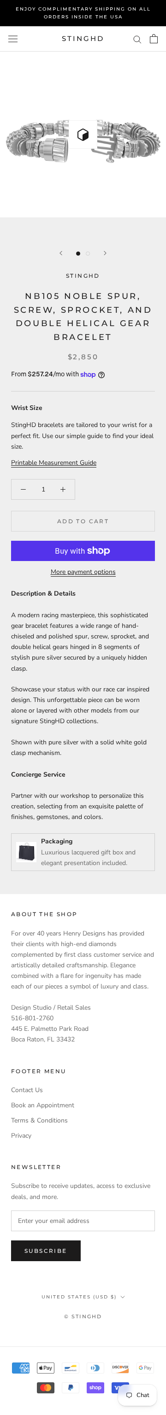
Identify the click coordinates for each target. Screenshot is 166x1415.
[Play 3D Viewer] (83, 134)
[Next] (105, 253)
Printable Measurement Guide (53, 462)
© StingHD (83, 1316)
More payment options (83, 571)
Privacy (21, 1135)
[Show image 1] (78, 253)
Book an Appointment (42, 1105)
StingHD (83, 275)
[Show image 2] (88, 253)
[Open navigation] (13, 38)
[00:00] (83, 134)
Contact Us (27, 1090)
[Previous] (60, 253)
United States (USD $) (79, 1297)
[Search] (137, 39)
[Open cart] (154, 38)
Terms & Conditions (39, 1120)
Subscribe (45, 1250)
